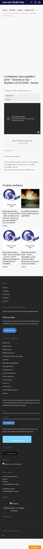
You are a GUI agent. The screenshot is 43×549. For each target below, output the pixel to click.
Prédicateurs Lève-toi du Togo (13, 356)
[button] (39, 2)
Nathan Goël (7, 349)
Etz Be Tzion (7, 386)
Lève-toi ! (6, 383)
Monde (5, 393)
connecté (18, 169)
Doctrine (6, 359)
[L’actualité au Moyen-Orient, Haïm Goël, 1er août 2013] (30, 198)
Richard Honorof (8, 353)
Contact (5, 301)
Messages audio (8, 366)
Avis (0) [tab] (8, 99)
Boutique (12, 10)
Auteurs (20, 10)
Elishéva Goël (7, 346)
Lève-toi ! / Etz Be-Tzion (13, 2)
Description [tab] (9, 95)
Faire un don (9, 330)
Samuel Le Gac (29, 10)
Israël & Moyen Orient (10, 390)
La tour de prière (8, 376)
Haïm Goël (6, 343)
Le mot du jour (7, 380)
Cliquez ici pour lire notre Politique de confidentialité (20, 311)
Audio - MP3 (17, 90)
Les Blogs (6, 291)
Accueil (5, 10)
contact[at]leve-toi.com (11, 484)
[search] (31, 2)
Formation (6, 294)
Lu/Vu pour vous (8, 369)
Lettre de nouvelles (9, 373)
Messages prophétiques (10, 363)
